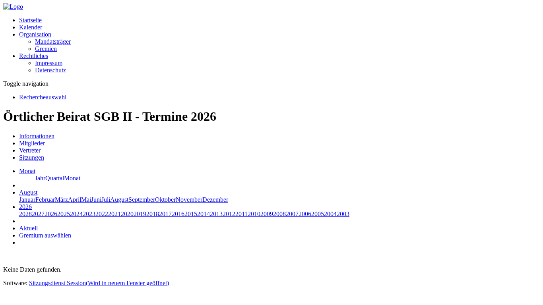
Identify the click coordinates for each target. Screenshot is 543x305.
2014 (203, 213)
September (141, 199)
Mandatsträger (53, 41)
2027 (38, 213)
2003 (343, 213)
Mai (86, 199)
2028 (25, 213)
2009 (266, 213)
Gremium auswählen (45, 235)
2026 (51, 213)
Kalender (30, 27)
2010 (254, 213)
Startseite (30, 20)
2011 (241, 213)
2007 (292, 213)
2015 (190, 213)
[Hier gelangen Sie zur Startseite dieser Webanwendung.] (13, 6)
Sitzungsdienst (99, 283)
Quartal (54, 178)
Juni (96, 199)
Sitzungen (31, 157)
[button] (35, 34)
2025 (63, 213)
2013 (216, 213)
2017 (165, 213)
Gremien (46, 48)
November (189, 199)
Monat (72, 178)
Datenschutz (50, 70)
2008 (279, 213)
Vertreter (30, 150)
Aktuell (28, 228)
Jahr (40, 178)
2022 (101, 213)
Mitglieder (32, 143)
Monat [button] (27, 171)
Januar (27, 199)
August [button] (28, 192)
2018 (152, 213)
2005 (317, 213)
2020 (127, 213)
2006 (305, 213)
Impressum (48, 63)
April (74, 199)
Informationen (36, 136)
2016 (178, 213)
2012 (229, 213)
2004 (330, 213)
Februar (45, 199)
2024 (76, 213)
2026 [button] (25, 206)
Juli (105, 199)
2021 (114, 213)
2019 (140, 213)
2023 (89, 213)
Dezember (215, 199)
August (119, 199)
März (61, 199)
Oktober (165, 199)
